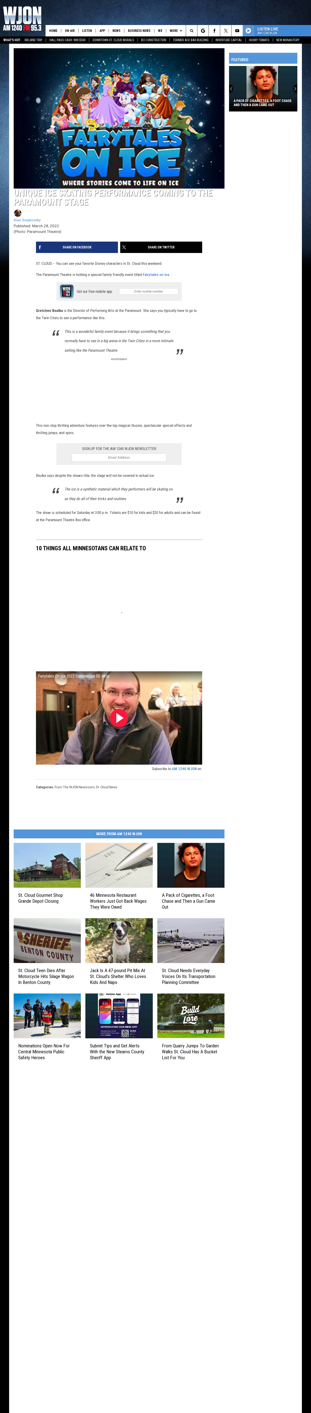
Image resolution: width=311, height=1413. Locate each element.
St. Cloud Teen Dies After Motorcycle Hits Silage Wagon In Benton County (46, 976)
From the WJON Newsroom (74, 787)
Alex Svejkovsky (27, 220)
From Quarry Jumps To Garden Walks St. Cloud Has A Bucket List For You (190, 1051)
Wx (160, 31)
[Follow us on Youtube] (237, 30)
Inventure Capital (229, 40)
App (102, 31)
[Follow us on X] (225, 30)
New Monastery (287, 40)
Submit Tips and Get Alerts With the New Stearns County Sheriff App (117, 1051)
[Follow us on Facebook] (214, 30)
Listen (87, 31)
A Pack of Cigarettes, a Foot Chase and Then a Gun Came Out (188, 901)
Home (53, 31)
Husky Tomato (259, 40)
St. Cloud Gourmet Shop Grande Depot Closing (40, 898)
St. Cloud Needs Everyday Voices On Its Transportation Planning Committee (188, 976)
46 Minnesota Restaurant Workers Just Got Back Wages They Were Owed (118, 901)
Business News (139, 31)
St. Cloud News (106, 787)
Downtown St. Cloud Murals (113, 40)
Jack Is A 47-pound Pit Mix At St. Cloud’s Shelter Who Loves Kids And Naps (118, 976)
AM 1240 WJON (184, 768)
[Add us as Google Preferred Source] (203, 30)
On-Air (70, 31)
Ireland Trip (33, 40)
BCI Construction (153, 40)
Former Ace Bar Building (191, 40)
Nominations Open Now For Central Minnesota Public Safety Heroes (44, 1051)
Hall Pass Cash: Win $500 (67, 40)
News (116, 31)
